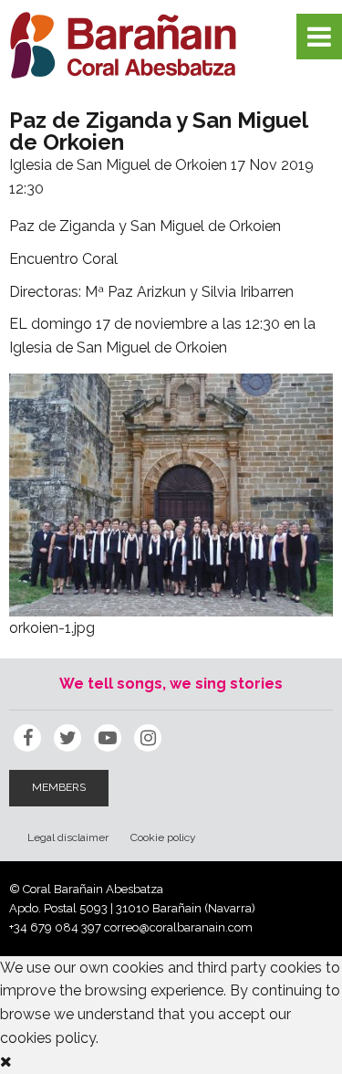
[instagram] (147, 738)
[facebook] (27, 738)
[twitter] (67, 738)
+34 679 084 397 (55, 927)
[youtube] (107, 738)
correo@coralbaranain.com (178, 927)
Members (59, 787)
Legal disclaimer (68, 837)
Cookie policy (163, 837)
